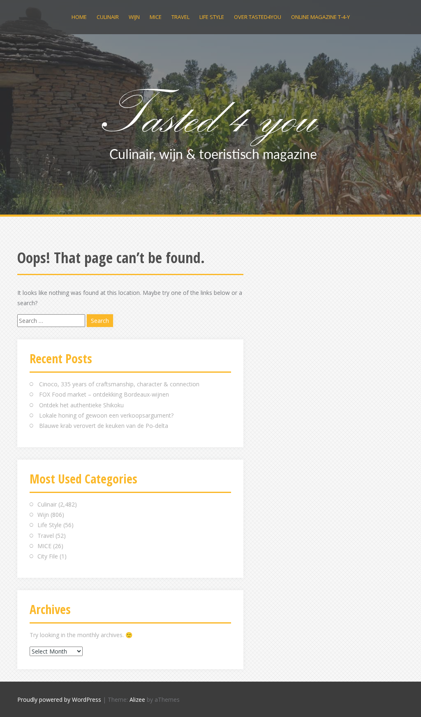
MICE (156, 17)
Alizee (137, 699)
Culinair (108, 17)
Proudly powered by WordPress (59, 699)
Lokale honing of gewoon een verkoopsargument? (106, 415)
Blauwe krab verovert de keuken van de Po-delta (103, 426)
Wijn (134, 17)
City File (47, 556)
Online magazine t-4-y (320, 17)
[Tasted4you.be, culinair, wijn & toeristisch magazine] (211, 123)
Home (79, 17)
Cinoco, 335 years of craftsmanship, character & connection (119, 384)
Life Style (211, 17)
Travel (180, 17)
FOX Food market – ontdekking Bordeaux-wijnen (104, 394)
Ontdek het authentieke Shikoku (81, 405)
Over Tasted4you (257, 17)
